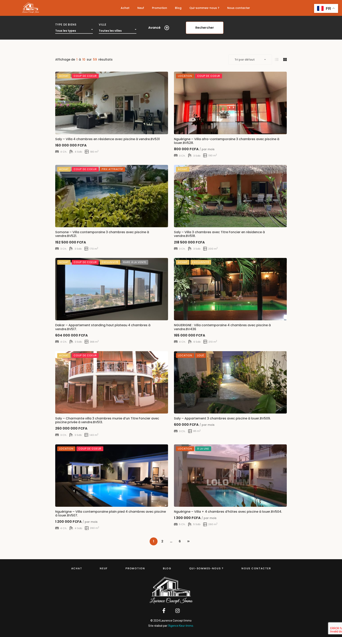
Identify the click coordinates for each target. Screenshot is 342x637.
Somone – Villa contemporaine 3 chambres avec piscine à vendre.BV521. (102, 234)
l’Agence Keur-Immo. (181, 625)
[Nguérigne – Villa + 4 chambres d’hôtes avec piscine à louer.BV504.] (230, 475)
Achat (76, 568)
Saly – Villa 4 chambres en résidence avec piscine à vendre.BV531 (107, 139)
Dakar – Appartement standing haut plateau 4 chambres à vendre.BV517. (102, 327)
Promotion (135, 568)
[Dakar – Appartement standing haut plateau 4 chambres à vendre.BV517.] (111, 289)
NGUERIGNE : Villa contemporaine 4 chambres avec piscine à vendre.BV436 (222, 327)
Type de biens (65, 25)
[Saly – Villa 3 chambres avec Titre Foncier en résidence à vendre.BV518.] (230, 196)
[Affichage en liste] (276, 59)
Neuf (104, 568)
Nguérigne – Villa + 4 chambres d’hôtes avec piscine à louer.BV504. (228, 511)
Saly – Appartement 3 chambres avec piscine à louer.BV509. (222, 418)
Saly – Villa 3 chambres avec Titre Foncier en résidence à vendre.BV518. (219, 234)
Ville (102, 25)
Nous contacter (256, 568)
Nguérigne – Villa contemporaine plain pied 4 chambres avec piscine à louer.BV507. (110, 513)
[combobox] (74, 30)
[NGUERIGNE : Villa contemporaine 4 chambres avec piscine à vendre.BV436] (230, 289)
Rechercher (204, 27)
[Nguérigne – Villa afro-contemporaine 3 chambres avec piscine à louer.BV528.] (230, 103)
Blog (167, 568)
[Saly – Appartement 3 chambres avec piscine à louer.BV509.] (230, 382)
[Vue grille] (285, 59)
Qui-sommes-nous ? (206, 568)
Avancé (154, 27)
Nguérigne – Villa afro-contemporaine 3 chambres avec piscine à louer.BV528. (226, 141)
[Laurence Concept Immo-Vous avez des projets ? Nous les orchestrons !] (30, 8)
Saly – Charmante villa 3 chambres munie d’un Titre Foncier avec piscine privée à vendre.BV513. (107, 420)
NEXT (188, 541)
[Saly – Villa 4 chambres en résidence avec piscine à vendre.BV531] (111, 103)
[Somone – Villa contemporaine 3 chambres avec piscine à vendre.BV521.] (111, 196)
